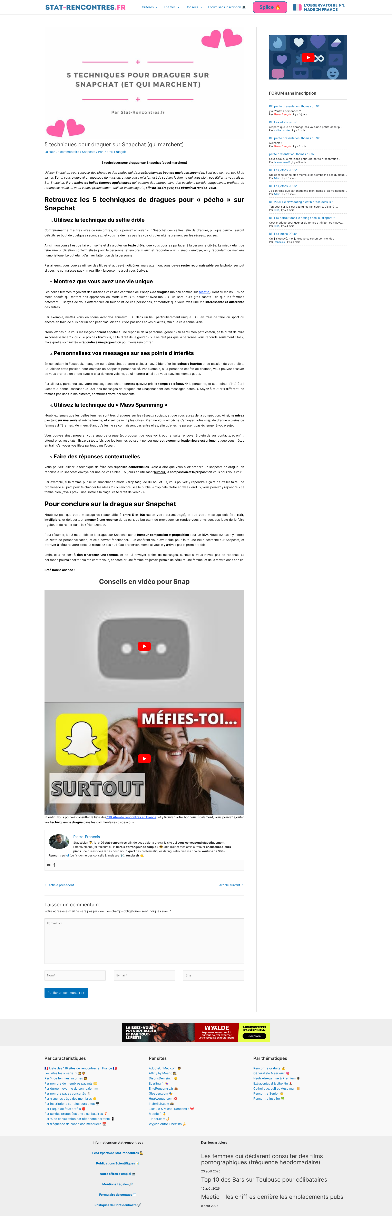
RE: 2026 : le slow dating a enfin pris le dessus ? (301, 202)
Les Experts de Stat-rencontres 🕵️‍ (117, 1153)
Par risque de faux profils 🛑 (65, 1109)
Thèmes (170, 7)
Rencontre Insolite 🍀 (269, 1098)
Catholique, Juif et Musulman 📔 (276, 1088)
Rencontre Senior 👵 (268, 1093)
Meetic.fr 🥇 (157, 1114)
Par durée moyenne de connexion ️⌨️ (71, 1088)
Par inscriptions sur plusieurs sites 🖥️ (72, 1104)
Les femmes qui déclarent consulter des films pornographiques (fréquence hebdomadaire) (262, 1159)
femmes (238, 297)
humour (159, 472)
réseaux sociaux (154, 415)
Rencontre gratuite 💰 (269, 1068)
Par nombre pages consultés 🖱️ (68, 1093)
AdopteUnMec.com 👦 (165, 1068)
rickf (276, 210)
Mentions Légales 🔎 (117, 1184)
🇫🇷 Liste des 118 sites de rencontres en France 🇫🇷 (81, 1068)
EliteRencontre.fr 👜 (163, 1088)
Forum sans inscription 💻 (227, 7)
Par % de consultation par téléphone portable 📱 (80, 1119)
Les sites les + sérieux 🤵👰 (65, 1073)
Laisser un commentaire (62, 152)
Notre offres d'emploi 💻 (118, 1174)
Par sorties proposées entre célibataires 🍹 (76, 1114)
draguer (167, 188)
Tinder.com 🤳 (159, 1119)
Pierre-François (282, 114)
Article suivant (231, 885)
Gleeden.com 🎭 (161, 1093)
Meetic (204, 292)
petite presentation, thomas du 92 (291, 154)
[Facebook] (54, 865)
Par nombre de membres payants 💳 (71, 1083)
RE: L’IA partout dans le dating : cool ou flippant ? (302, 217)
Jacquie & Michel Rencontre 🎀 (171, 1109)
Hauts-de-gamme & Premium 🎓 (276, 1078)
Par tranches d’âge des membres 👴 (71, 1098)
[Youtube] (48, 865)
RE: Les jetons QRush (283, 122)
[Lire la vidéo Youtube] (144, 646)
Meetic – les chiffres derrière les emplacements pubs (272, 1196)
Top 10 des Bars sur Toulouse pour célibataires (264, 1179)
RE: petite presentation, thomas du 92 (294, 106)
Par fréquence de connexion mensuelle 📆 (75, 1124)
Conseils (192, 7)
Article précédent (59, 885)
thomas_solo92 (282, 162)
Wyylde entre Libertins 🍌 (167, 1124)
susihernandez (282, 130)
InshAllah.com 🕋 (161, 1104)
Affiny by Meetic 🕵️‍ (163, 1073)
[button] (156, 7)
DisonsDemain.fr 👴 (163, 1078)
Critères (148, 7)
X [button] (388, 1221)
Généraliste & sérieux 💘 (271, 1073)
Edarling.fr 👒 (158, 1083)
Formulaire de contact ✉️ (117, 1195)
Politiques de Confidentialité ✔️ (118, 1205)
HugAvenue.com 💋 (163, 1098)
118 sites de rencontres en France (131, 817)
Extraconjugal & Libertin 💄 (273, 1083)
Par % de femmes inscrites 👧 (66, 1078)
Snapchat (88, 152)
